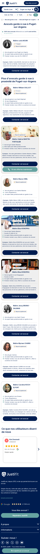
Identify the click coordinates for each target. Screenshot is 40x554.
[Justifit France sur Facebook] (3, 542)
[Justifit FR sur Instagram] (17, 542)
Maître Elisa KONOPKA (20, 228)
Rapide (31, 15)
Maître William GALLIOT (22, 88)
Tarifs (20, 15)
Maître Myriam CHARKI (21, 343)
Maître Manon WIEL (20, 179)
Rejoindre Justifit (20, 515)
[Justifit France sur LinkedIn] (8, 542)
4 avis (18, 43)
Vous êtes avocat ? (31, 3)
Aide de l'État (8, 15)
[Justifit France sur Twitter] (13, 542)
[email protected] (7, 498)
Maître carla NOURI (20, 41)
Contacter (20, 71)
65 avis (18, 221)
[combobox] (9, 9)
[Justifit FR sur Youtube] (22, 542)
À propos (5, 524)
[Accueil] (3, 20)
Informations (6, 530)
